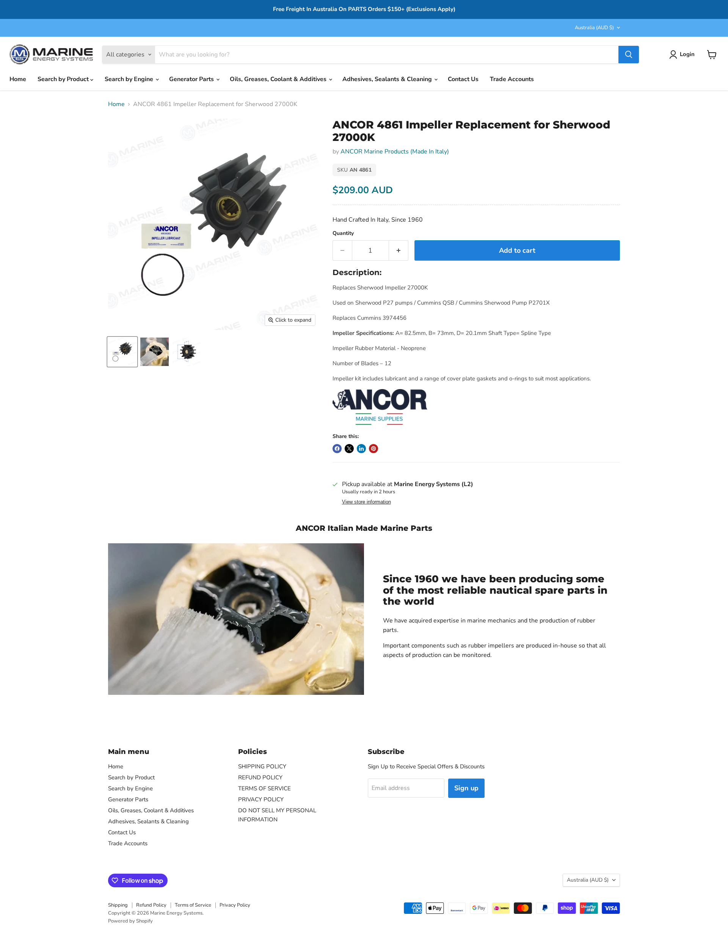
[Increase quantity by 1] (398, 250)
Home (17, 79)
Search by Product (64, 79)
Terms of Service (193, 905)
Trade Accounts (512, 79)
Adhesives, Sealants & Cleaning (387, 79)
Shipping (118, 905)
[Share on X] (349, 448)
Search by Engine (130, 79)
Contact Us (463, 79)
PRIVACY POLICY (261, 799)
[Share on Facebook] (337, 448)
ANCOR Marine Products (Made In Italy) (394, 151)
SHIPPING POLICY (262, 766)
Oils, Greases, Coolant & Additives (279, 79)
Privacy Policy (235, 905)
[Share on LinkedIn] (361, 448)
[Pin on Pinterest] (373, 448)
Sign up (466, 788)
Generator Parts (192, 79)
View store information (366, 502)
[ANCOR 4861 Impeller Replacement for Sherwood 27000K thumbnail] (122, 352)
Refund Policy (151, 905)
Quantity (343, 233)
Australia (594, 27)
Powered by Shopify (130, 921)
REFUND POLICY (260, 777)
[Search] (628, 54)
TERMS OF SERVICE (264, 788)
